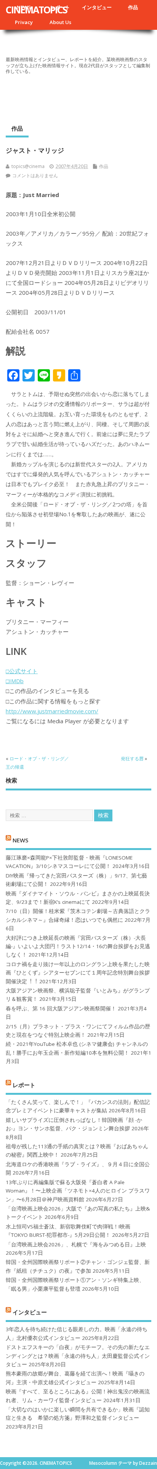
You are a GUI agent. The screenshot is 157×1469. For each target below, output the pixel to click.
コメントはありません (35, 175)
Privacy (24, 22)
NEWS (20, 840)
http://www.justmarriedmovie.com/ (52, 711)
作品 (133, 7)
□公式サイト (22, 671)
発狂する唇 (132, 758)
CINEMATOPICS (36, 9)
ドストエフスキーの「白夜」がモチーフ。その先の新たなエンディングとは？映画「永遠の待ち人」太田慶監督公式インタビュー (78, 1356)
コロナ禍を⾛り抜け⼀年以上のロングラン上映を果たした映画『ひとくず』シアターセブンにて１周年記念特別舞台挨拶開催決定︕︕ (78, 973)
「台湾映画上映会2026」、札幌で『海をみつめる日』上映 (76, 1244)
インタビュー (97, 7)
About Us (60, 22)
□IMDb (15, 681)
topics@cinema (28, 166)
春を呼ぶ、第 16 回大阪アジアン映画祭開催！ (61, 1008)
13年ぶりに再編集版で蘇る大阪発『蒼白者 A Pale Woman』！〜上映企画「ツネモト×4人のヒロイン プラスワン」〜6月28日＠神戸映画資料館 (78, 1191)
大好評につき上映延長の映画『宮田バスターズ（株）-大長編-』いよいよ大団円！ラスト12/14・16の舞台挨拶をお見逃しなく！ (78, 946)
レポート (24, 1084)
